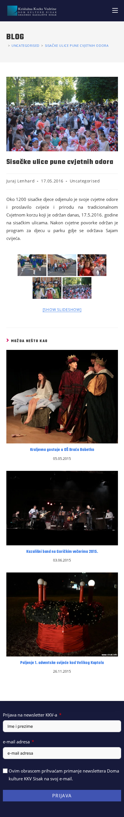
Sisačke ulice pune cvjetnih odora (77, 45)
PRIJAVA (62, 795)
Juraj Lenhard (20, 181)
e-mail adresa (16, 742)
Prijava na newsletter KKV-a (30, 715)
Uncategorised (85, 181)
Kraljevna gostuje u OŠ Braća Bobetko (62, 450)
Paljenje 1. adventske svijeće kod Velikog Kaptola (62, 663)
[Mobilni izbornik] (115, 10)
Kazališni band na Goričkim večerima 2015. (62, 552)
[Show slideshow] (62, 309)
